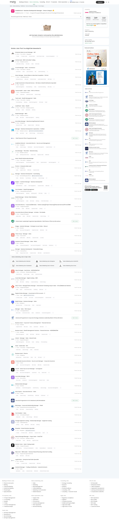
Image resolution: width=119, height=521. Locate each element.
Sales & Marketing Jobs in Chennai (47, 265)
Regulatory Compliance (67, 498)
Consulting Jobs (64, 480)
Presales (6, 501)
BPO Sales (93, 503)
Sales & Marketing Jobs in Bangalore (47, 261)
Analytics (64, 486)
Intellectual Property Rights (68, 503)
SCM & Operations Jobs (37, 495)
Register (100, 2)
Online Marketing (37, 488)
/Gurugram (37, 13)
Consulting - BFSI (66, 490)
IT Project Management (9, 498)
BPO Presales (94, 501)
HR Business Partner (95, 484)
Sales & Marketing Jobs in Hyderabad (23, 265)
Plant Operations (37, 504)
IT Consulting (7, 499)
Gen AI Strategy (7, 516)
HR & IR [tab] (48, 2)
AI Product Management (10, 512)
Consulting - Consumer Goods (69, 491)
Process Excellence (66, 488)
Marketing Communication (39, 490)
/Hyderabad (61, 13)
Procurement (36, 501)
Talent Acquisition (95, 486)
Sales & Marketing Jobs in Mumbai (23, 261)
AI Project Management (9, 517)
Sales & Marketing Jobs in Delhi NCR (70, 261)
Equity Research (8, 491)
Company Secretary (67, 501)
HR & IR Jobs (93, 480)
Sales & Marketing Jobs (37, 480)
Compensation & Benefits (97, 491)
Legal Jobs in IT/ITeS (67, 506)
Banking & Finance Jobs (8, 480)
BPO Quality (94, 499)
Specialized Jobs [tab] (74, 2)
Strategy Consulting (67, 483)
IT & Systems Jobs (6, 495)
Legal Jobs (63, 495)
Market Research (37, 491)
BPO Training (94, 504)
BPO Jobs (92, 495)
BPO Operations (95, 498)
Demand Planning (37, 506)
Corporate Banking (8, 486)
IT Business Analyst (8, 506)
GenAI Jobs (5, 510)
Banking (6, 484)
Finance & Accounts (9, 483)
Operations (35, 499)
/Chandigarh (54, 13)
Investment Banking (8, 488)
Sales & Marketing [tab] (33, 2)
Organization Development (97, 488)
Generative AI (7, 514)
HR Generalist (94, 483)
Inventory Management (38, 503)
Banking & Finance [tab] (23, 2)
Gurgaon (32, 13)
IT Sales (5, 503)
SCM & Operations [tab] (62, 2)
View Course (75, 138)
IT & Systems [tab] (54, 2)
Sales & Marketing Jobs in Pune (69, 265)
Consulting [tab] (42, 2)
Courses (82, 2)
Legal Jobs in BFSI (66, 504)
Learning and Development (97, 490)
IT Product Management (10, 504)
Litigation (64, 499)
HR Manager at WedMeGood (95, 12)
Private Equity (7, 490)
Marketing (35, 484)
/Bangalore (43, 13)
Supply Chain (36, 498)
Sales (34, 483)
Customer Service (95, 506)
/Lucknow (48, 13)
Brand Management (38, 486)
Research (64, 484)
